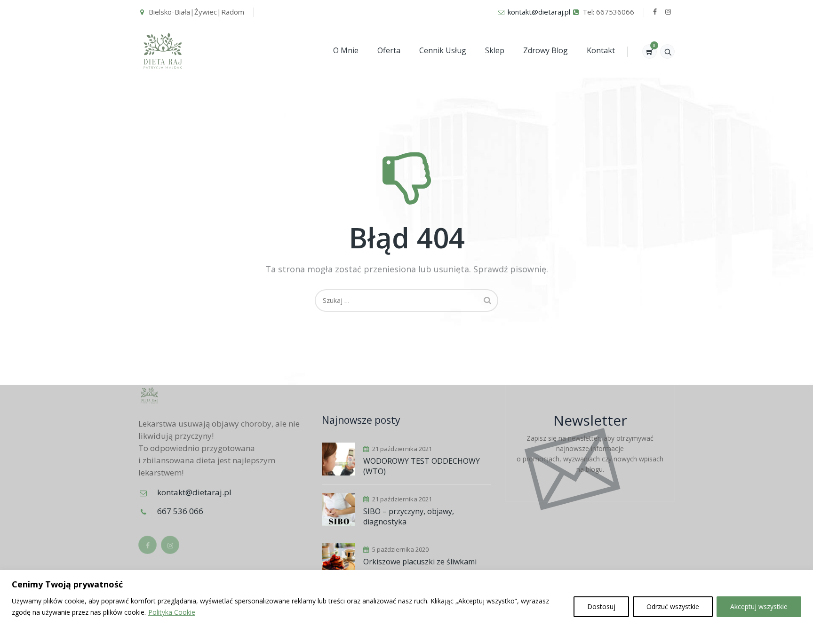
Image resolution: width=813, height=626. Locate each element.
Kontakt (601, 50)
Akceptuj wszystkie (759, 606)
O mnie (346, 50)
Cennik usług (442, 50)
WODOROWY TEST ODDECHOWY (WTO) (421, 466)
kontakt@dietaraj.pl (539, 11)
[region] (406, 598)
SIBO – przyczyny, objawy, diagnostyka (408, 516)
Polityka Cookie (171, 612)
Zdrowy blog (545, 50)
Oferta (388, 50)
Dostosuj (601, 606)
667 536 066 (180, 511)
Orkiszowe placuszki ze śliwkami (420, 561)
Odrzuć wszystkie (672, 606)
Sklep (494, 50)
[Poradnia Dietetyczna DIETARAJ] (162, 51)
